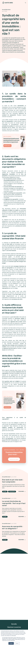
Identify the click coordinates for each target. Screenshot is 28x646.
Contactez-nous (14, 459)
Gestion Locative (14, 627)
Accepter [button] (11, 643)
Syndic (14, 624)
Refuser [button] (17, 643)
